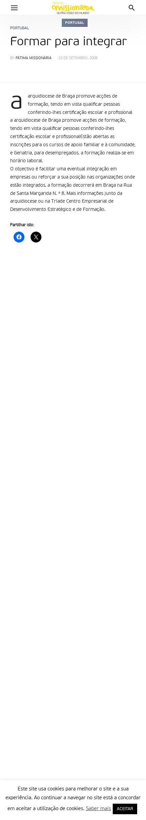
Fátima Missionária (34, 58)
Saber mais (98, 808)
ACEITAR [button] (125, 809)
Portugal (74, 22)
